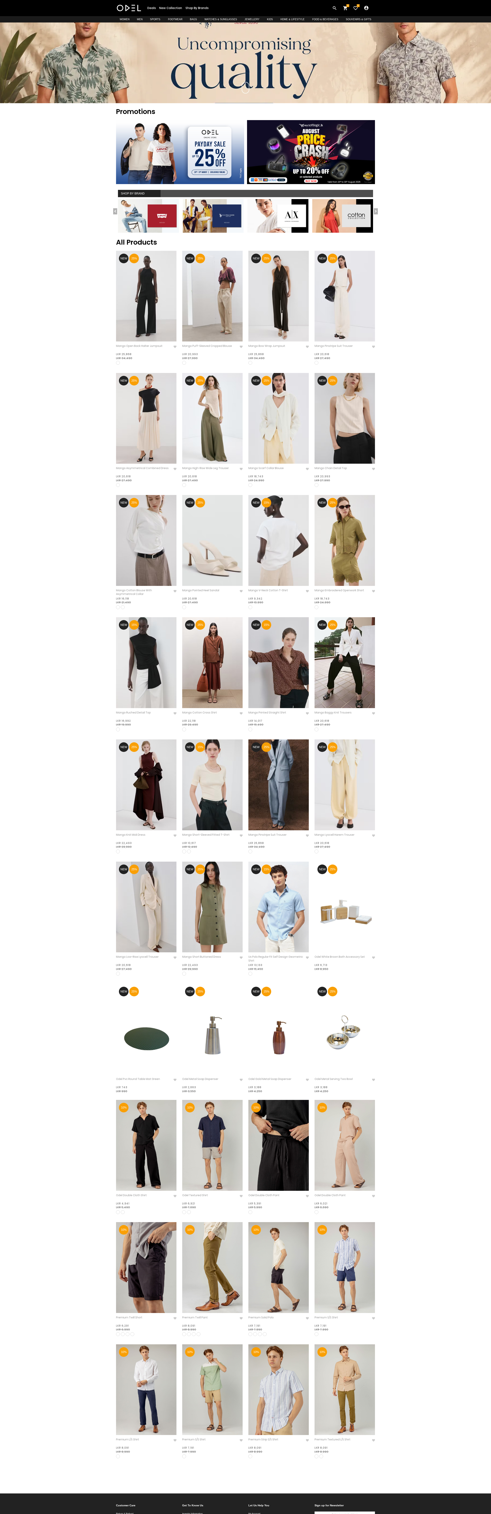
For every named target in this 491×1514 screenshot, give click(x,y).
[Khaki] (184, 485)
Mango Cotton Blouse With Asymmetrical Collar (134, 592)
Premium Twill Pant (195, 1317)
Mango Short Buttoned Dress (201, 957)
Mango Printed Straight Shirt (267, 712)
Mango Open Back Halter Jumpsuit (139, 346)
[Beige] (118, 485)
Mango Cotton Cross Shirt (199, 712)
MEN (140, 19)
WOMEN (124, 19)
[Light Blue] (250, 974)
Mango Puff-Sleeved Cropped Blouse (207, 346)
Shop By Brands (196, 8)
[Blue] (123, 607)
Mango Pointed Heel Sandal (200, 590)
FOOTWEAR (175, 19)
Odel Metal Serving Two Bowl (334, 1079)
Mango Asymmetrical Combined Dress (142, 468)
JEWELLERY (252, 19)
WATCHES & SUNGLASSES (220, 19)
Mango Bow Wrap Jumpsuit (266, 346)
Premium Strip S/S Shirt (263, 1439)
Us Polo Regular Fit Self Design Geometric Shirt (275, 959)
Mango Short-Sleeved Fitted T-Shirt (206, 835)
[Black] (118, 363)
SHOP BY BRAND (133, 193)
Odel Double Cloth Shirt (131, 1195)
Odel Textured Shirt (195, 1195)
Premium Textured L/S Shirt (332, 1439)
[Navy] (184, 1212)
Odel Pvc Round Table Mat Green (138, 1079)
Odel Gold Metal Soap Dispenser (269, 1079)
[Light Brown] (316, 1456)
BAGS (193, 19)
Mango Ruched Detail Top (133, 712)
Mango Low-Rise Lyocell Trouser (137, 957)
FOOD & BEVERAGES (325, 19)
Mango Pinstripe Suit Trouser (334, 346)
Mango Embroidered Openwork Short (339, 590)
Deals (151, 8)
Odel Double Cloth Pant (263, 1195)
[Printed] (316, 1334)
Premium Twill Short (129, 1317)
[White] (250, 607)
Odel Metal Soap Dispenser (200, 1079)
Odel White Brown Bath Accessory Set (340, 957)
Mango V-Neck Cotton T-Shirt (268, 590)
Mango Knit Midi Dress (130, 835)
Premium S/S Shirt (326, 1317)
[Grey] (316, 607)
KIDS (270, 19)
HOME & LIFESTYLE (292, 19)
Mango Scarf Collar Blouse (266, 468)
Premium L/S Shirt (127, 1439)
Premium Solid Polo (261, 1317)
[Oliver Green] (184, 1456)
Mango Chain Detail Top (331, 468)
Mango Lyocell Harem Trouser (334, 835)
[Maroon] (184, 363)
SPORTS (155, 19)
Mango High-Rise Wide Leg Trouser (205, 468)
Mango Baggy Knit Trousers (333, 712)
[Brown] (250, 729)
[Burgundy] (118, 851)
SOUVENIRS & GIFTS (358, 19)
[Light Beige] (321, 1456)
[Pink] (189, 851)
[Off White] (316, 363)
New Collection (170, 8)
